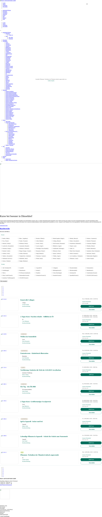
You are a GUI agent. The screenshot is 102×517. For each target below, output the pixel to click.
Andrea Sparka (51, 80)
